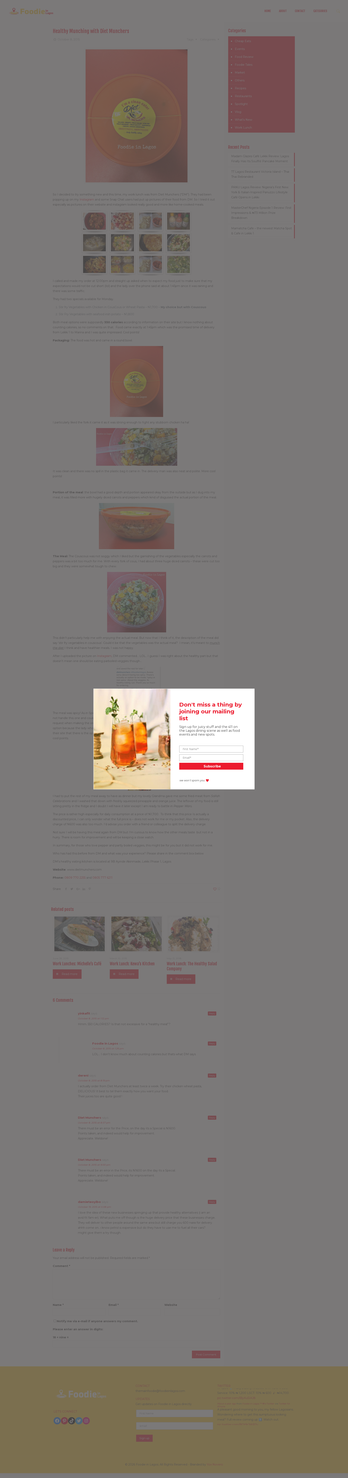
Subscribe (212, 766)
